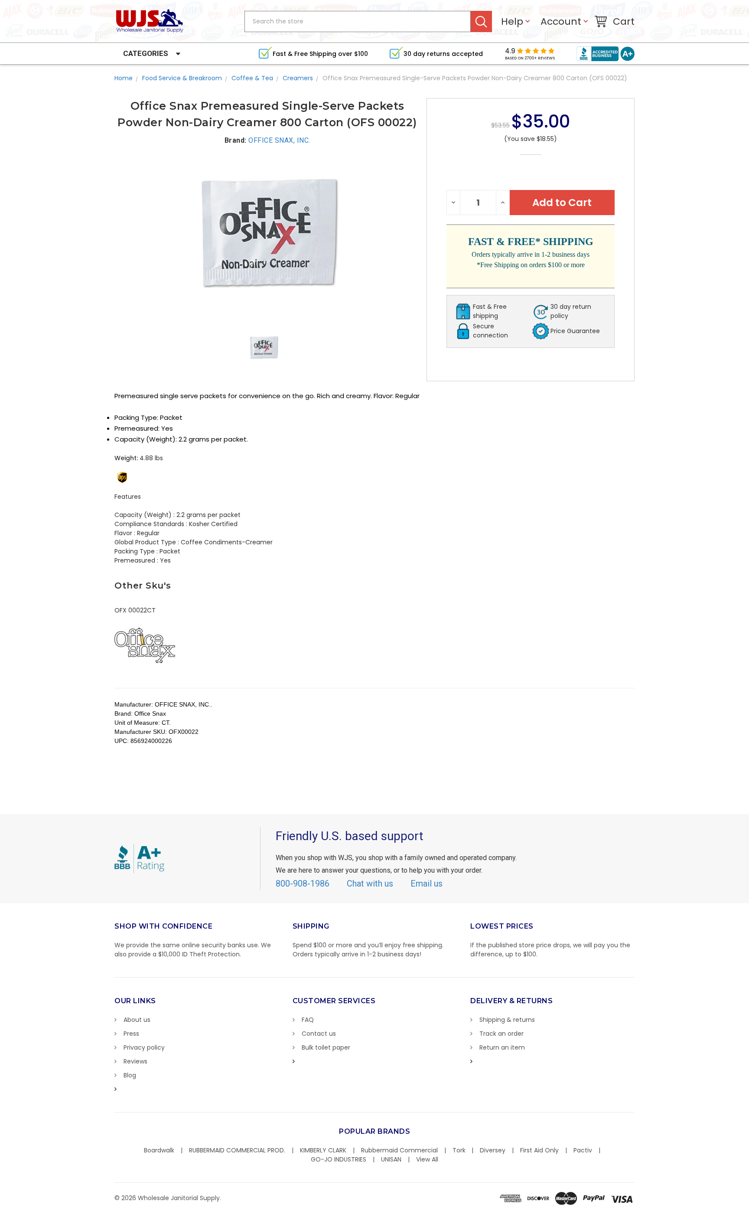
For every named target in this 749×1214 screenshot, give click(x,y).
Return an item (502, 1047)
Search (481, 21)
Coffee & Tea (252, 78)
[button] (748, 1209)
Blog (130, 1075)
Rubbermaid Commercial (399, 1150)
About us (137, 1019)
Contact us (319, 1033)
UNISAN (391, 1159)
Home (123, 78)
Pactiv (582, 1150)
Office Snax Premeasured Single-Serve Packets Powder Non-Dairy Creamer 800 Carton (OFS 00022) (474, 78)
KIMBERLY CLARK (323, 1150)
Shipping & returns (507, 1019)
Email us (426, 883)
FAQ (308, 1019)
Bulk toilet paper (326, 1047)
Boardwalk (159, 1150)
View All (427, 1159)
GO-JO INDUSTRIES (338, 1159)
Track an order (501, 1033)
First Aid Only (539, 1150)
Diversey (492, 1150)
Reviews (135, 1061)
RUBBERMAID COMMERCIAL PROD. (237, 1150)
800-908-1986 (302, 883)
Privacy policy (144, 1047)
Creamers (298, 78)
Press (131, 1033)
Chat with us (370, 883)
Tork (459, 1150)
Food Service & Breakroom (182, 78)
